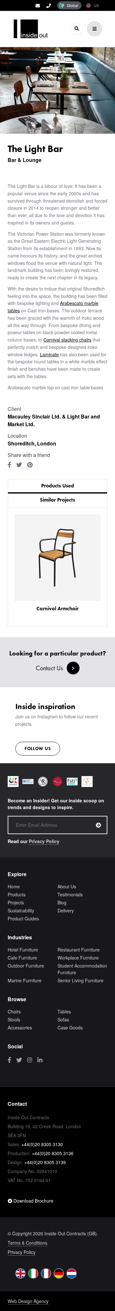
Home (14, 886)
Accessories (20, 1027)
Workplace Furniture (78, 957)
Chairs (14, 1011)
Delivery (65, 910)
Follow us (38, 748)
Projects (16, 902)
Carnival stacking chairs (67, 339)
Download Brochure (32, 1200)
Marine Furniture (25, 980)
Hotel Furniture (23, 949)
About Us (66, 886)
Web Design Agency (28, 1301)
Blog (61, 902)
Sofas (63, 1019)
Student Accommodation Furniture (82, 969)
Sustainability (21, 910)
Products (17, 894)
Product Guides (23, 918)
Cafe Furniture (22, 957)
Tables (64, 1011)
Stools (14, 1019)
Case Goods (70, 1027)
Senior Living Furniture (80, 980)
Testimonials (70, 894)
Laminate (49, 354)
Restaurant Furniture (78, 949)
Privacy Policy (44, 841)
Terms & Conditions (27, 1242)
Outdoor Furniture (26, 965)
